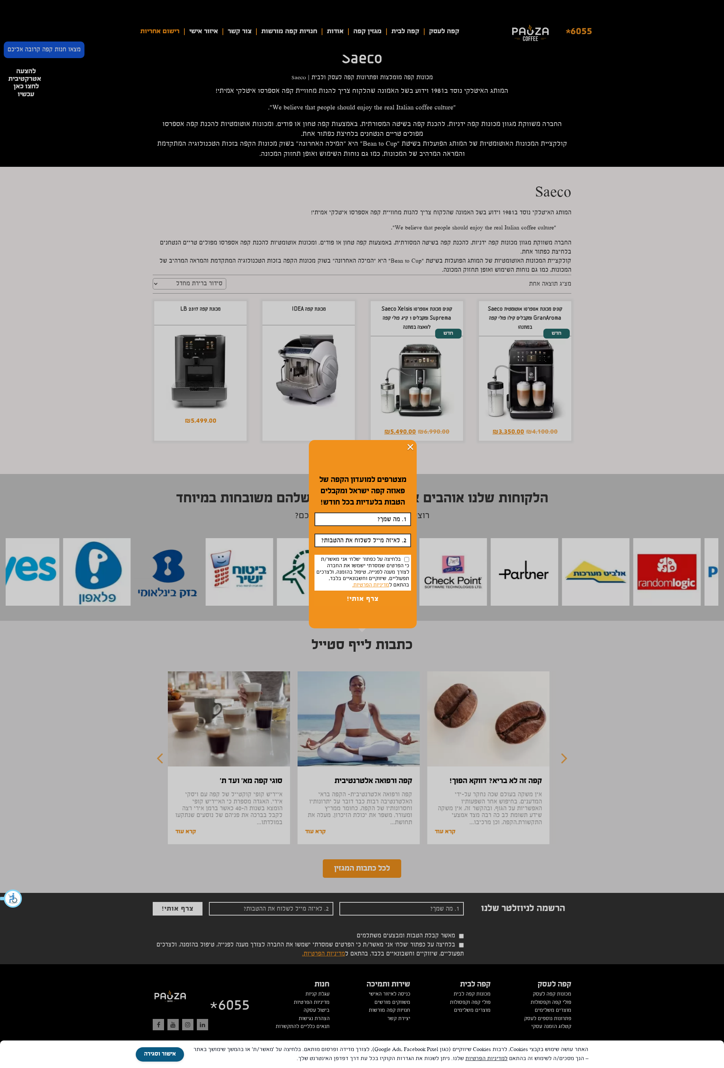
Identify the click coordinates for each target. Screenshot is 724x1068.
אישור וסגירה (160, 1054)
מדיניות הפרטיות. (370, 585)
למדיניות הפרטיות (486, 1059)
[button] (11, 898)
